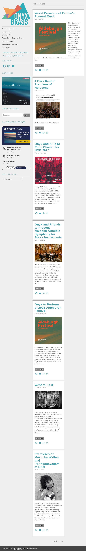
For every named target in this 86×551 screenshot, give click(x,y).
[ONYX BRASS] (16, 13)
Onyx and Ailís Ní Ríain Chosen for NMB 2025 (47, 147)
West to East (44, 385)
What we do (6, 35)
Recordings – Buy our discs (12, 38)
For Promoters (7, 41)
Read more (39, 65)
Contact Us (6, 47)
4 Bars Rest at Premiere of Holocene (45, 84)
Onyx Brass (18, 548)
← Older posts (57, 541)
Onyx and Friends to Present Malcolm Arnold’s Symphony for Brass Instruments (48, 231)
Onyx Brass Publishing (10, 44)
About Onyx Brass (8, 29)
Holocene (5, 32)
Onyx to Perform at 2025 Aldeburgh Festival (48, 308)
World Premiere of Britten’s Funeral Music (55, 15)
